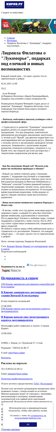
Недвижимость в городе (19, 278)
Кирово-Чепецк (14, 246)
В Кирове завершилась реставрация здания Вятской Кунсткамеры (23, 294)
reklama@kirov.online (18, 374)
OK (28, 424)
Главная (11, 38)
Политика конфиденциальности (17, 378)
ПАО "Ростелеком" (43, 383)
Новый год (28, 246)
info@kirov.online (16, 353)
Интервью (12, 40)
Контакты (6, 357)
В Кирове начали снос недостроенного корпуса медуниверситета (25, 318)
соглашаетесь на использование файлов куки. (30, 416)
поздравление (41, 246)
